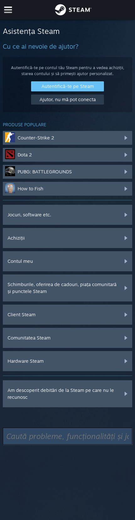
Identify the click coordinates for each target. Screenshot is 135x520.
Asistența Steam (31, 31)
